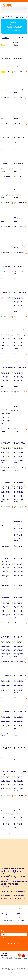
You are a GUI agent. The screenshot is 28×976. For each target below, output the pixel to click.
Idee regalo (3, 16)
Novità (8, 16)
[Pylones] (7, 5)
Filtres (5, 37)
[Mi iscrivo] (25, 934)
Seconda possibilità (22, 16)
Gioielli (12, 16)
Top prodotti (17, 16)
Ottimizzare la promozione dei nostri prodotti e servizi (12, 967)
